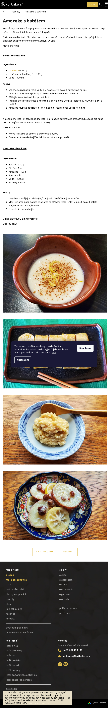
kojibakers (65, 664)
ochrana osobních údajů (19, 633)
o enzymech (66, 589)
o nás (9, 585)
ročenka (10, 614)
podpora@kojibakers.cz (76, 656)
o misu (63, 575)
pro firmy (64, 613)
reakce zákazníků (15, 589)
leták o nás (12, 646)
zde (54, 353)
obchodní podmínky (17, 628)
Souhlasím (85, 348)
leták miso (11, 655)
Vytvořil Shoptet (99, 703)
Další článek (68, 551)
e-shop (92, 4)
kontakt (10, 619)
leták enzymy (13, 670)
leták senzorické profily (19, 680)
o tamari (63, 585)
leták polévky (13, 660)
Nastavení (23, 360)
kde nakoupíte (14, 609)
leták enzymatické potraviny (21, 675)
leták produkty (14, 651)
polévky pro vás (68, 608)
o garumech (65, 594)
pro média (11, 689)
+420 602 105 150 (72, 650)
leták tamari (12, 665)
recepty (10, 599)
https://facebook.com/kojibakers (60, 664)
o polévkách (66, 580)
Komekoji (14, 71)
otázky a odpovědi (16, 594)
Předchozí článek (44, 551)
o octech (64, 599)
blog (8, 604)
